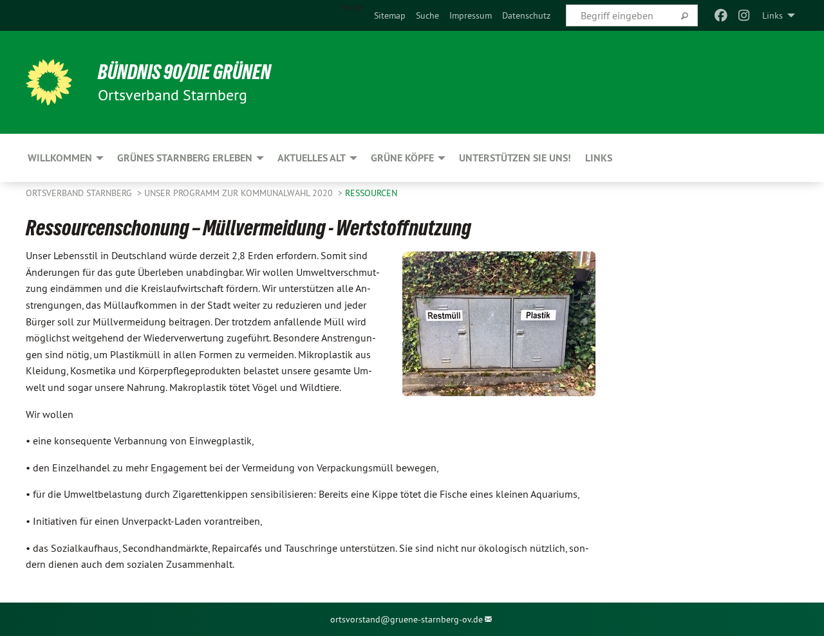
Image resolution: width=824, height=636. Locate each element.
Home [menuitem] (352, 7)
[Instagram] (744, 15)
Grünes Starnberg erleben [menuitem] (184, 158)
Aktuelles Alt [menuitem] (311, 158)
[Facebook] (721, 15)
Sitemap (390, 15)
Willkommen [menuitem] (60, 158)
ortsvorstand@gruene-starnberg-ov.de (406, 619)
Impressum (470, 15)
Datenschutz (526, 15)
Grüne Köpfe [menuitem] (402, 158)
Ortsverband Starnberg (80, 193)
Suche (427, 15)
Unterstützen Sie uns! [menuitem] (515, 158)
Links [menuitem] (772, 15)
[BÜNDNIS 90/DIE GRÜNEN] (49, 82)
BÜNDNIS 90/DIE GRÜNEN (184, 72)
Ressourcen (371, 193)
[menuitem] (390, 15)
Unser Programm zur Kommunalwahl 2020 (239, 193)
